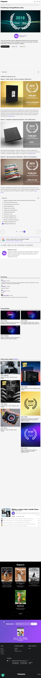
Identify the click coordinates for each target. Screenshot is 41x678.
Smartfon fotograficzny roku (9, 212)
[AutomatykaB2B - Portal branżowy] (21, 674)
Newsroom (2, 651)
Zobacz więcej (11, 116)
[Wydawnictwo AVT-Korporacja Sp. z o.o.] (9, 662)
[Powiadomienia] (2, 675)
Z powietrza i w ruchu (8, 213)
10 (16, 231)
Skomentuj (13, 46)
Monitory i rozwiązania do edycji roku (11, 219)
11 (20, 231)
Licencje (15, 649)
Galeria (29, 648)
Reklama (2, 649)
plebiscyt (5, 245)
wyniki (9, 245)
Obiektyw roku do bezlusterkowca (10, 210)
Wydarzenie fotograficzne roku (10, 221)
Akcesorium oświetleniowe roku (10, 217)
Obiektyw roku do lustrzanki (9, 208)
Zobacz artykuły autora (12, 256)
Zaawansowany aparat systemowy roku (11, 204)
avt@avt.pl (31, 662)
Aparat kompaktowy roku (9, 206)
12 (22, 231)
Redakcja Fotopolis (23, 35)
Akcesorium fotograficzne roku (10, 215)
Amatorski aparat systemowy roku (10, 202)
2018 (15, 245)
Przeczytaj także (5, 308)
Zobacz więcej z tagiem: (9, 359)
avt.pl (30, 663)
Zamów (20, 613)
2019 (12, 245)
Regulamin (16, 648)
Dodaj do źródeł (4, 46)
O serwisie (2, 653)
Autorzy (2, 652)
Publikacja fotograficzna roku (10, 223)
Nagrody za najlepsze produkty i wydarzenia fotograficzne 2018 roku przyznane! (19, 200)
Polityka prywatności (18, 651)
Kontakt (2, 648)
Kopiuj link (22, 46)
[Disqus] (20, 292)
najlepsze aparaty (29, 245)
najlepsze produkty (21, 245)
